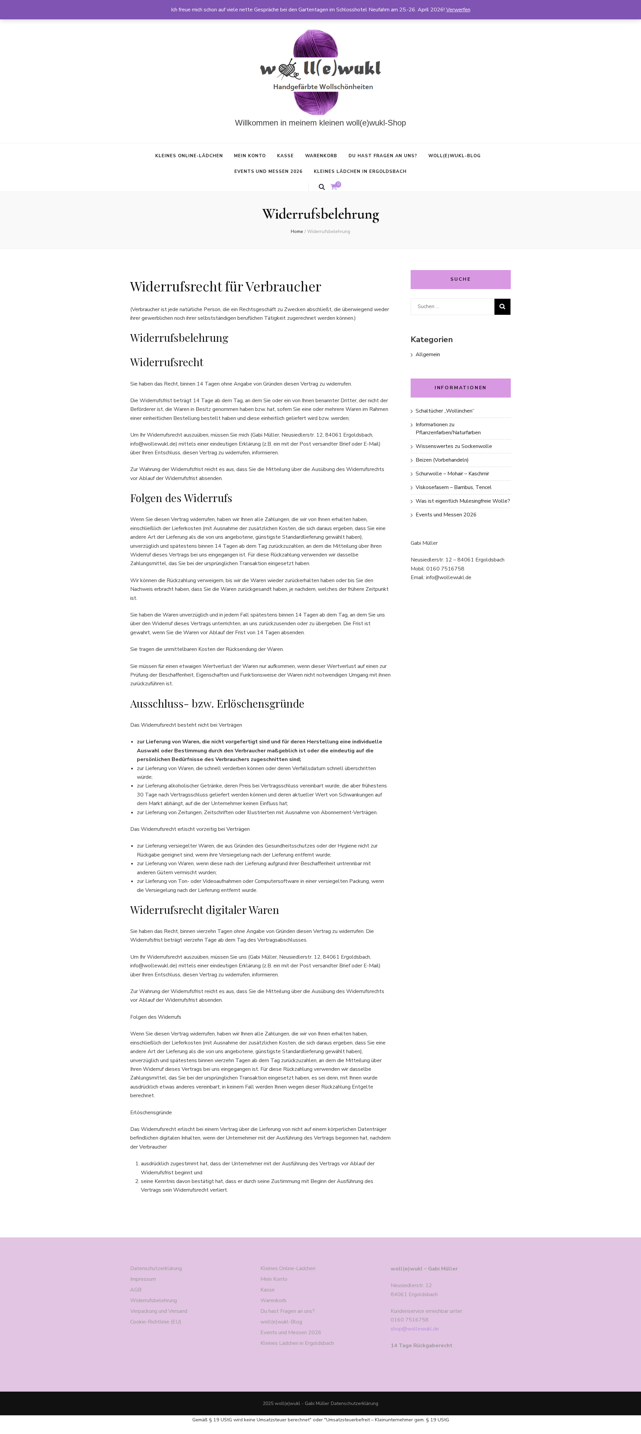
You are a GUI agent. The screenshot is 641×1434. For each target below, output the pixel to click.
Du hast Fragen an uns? (383, 156)
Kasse (285, 156)
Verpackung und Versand (158, 1311)
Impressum (143, 1279)
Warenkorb (321, 156)
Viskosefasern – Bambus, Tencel (454, 487)
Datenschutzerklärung (156, 1268)
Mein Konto (250, 156)
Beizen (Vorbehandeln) (442, 460)
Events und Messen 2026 (268, 172)
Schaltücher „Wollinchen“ (445, 411)
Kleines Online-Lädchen (189, 156)
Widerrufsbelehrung (153, 1300)
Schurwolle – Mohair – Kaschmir (452, 473)
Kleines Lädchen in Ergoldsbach (360, 172)
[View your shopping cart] (334, 187)
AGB (136, 1289)
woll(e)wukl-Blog (454, 156)
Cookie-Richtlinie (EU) (155, 1322)
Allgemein (428, 354)
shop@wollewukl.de (415, 1329)
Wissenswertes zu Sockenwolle (454, 446)
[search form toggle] (322, 187)
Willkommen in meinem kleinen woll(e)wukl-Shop (320, 122)
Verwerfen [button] (458, 9)
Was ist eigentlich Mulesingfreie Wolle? (463, 501)
